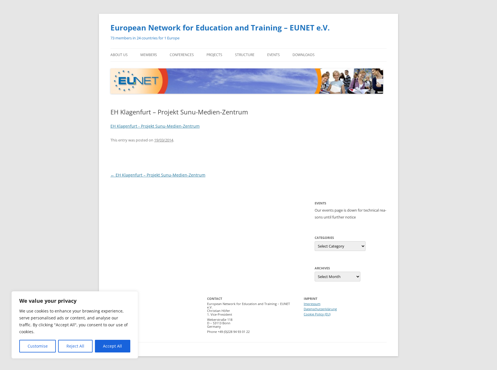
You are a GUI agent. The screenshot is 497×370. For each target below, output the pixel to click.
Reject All (75, 346)
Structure (245, 54)
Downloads (304, 54)
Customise (38, 346)
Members (148, 54)
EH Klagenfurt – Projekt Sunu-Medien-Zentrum (157, 175)
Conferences (182, 54)
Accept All (112, 346)
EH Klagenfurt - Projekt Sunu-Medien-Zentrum (155, 126)
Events (273, 54)
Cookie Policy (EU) (317, 314)
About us (119, 54)
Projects (214, 54)
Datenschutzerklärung (320, 309)
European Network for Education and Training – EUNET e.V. (220, 27)
